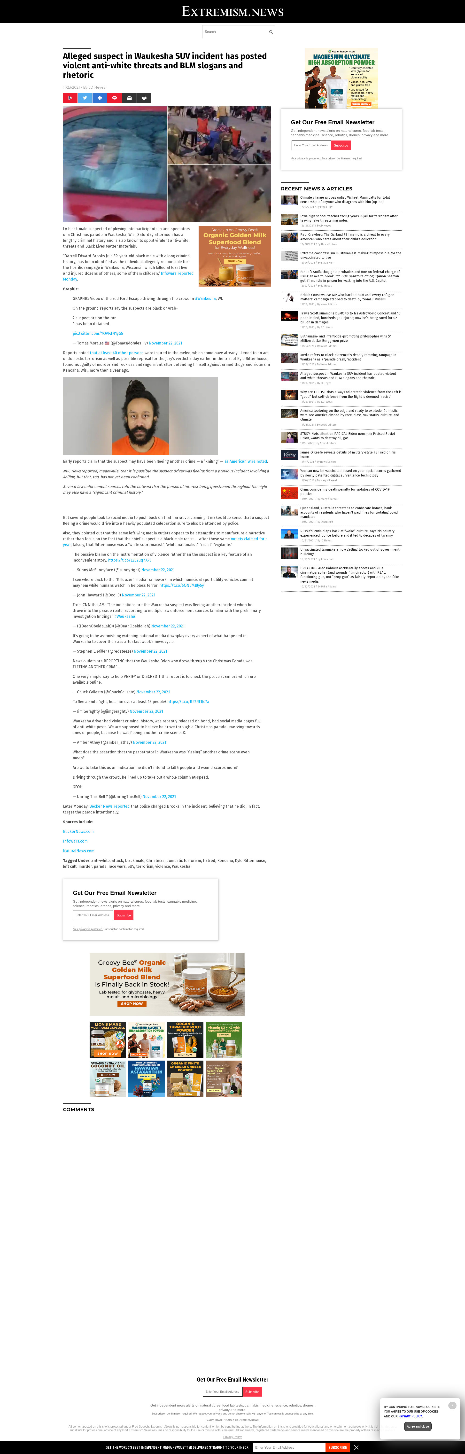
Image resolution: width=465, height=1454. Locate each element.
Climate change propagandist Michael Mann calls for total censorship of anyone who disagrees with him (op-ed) (345, 199)
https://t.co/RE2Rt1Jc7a (188, 701)
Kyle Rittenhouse (250, 860)
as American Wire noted (246, 461)
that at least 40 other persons (117, 353)
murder (85, 866)
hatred (209, 860)
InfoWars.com (75, 841)
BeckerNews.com (78, 831)
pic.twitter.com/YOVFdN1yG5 (98, 333)
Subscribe (337, 1447)
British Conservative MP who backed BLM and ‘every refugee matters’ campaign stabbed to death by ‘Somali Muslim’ (347, 297)
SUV (131, 866)
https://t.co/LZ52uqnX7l (129, 560)
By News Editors (327, 244)
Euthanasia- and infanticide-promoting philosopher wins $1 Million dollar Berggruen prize (346, 338)
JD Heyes (97, 87)
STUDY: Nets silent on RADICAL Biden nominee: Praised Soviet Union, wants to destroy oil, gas (347, 436)
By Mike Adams (327, 586)
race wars (117, 866)
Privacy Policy (232, 1437)
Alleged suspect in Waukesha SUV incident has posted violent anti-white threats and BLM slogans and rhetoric (348, 376)
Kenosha (225, 860)
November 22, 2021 (165, 343)
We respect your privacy (207, 1413)
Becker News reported (109, 806)
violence (162, 866)
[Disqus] (167, 1176)
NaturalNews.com (78, 851)
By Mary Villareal (327, 480)
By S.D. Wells (325, 327)
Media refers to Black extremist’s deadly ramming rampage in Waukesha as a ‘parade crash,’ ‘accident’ (348, 357)
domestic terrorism (183, 860)
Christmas (155, 860)
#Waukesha (205, 298)
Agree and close (418, 1426)
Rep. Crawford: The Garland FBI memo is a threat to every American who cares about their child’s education (345, 237)
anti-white (100, 860)
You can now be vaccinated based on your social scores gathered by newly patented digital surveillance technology (350, 473)
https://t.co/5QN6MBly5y (181, 585)
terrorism (144, 866)
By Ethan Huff (324, 207)
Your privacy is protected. (88, 929)
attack (117, 860)
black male (134, 860)
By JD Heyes (324, 225)
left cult (70, 866)
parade (100, 866)
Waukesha (181, 866)
